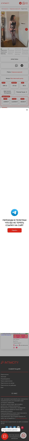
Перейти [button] (14, 230)
